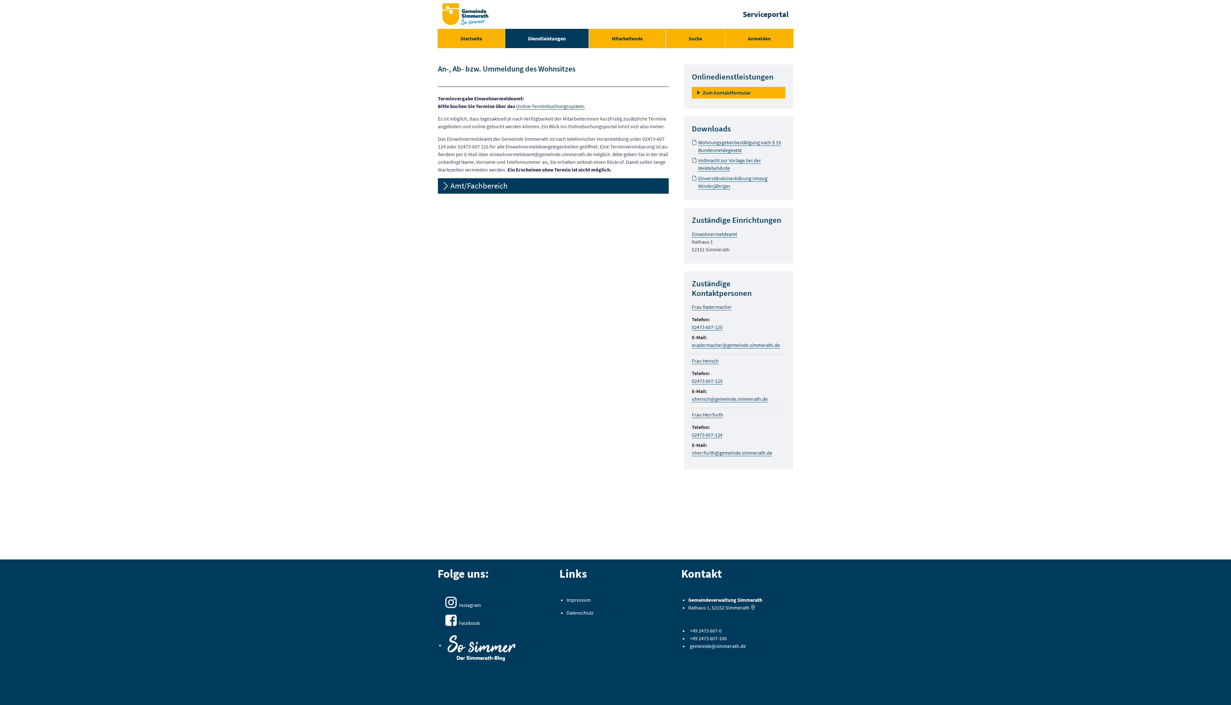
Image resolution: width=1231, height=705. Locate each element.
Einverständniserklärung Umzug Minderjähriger (732, 182)
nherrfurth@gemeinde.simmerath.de (732, 452)
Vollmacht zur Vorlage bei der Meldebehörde (729, 164)
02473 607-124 (707, 435)
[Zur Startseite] (465, 14)
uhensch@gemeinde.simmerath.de (730, 399)
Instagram (470, 605)
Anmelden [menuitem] (759, 38)
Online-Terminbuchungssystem (550, 106)
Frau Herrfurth (707, 414)
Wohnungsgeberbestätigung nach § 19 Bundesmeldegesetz (739, 146)
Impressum (578, 600)
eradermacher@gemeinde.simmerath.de (736, 345)
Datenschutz (579, 612)
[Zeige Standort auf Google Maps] (753, 607)
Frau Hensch (705, 360)
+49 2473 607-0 (706, 630)
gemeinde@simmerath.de (718, 646)
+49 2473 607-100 (708, 638)
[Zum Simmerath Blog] (481, 646)
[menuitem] (471, 38)
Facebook (469, 623)
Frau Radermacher (712, 307)
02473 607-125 (707, 327)
